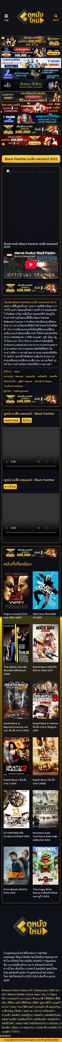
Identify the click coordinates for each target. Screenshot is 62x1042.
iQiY (4, 994)
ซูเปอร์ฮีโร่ (45, 1002)
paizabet (5, 1035)
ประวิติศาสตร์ (26, 1006)
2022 (17, 371)
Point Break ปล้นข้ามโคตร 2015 (15, 891)
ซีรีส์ (35, 1002)
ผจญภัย (30, 376)
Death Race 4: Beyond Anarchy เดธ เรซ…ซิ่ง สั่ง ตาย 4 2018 (16, 726)
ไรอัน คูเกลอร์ (21, 391)
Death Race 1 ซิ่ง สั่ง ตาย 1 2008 (44, 781)
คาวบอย (26, 998)
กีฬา (4, 998)
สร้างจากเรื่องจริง (44, 1011)
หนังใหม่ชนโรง (38, 1023)
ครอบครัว (13, 998)
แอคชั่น (53, 376)
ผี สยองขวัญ (53, 1006)
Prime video (33, 994)
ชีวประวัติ (38, 998)
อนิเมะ (15, 1027)
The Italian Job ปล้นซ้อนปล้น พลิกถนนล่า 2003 (15, 670)
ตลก (13, 1006)
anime (24, 990)
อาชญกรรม (27, 1027)
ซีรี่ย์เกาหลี (14, 1002)
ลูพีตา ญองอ (25, 381)
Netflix (21, 994)
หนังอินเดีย (40, 1019)
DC (31, 990)
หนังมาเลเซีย (9, 1019)
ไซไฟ (15, 1031)
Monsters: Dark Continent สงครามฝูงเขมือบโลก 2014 (45, 836)
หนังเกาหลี (22, 1023)
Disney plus (41, 990)
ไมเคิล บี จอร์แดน (13, 386)
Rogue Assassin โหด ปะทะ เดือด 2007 (15, 615)
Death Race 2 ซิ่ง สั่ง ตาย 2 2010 (15, 781)
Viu (44, 994)
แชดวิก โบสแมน (43, 381)
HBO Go (54, 990)
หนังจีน (15, 1015)
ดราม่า (5, 1006)
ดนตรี (56, 1002)
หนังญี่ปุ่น (27, 1015)
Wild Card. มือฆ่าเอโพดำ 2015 (44, 615)
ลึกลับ (18, 1011)
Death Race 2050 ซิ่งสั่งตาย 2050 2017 (45, 668)
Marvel (19, 376)
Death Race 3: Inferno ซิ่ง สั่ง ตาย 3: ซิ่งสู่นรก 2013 (45, 726)
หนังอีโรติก (8, 1023)
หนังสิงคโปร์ (25, 1019)
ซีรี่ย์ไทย (26, 1002)
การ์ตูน (51, 994)
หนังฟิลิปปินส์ (52, 1015)
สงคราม (28, 1011)
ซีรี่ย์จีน (49, 998)
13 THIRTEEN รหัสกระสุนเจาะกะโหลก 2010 (16, 834)
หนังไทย (53, 1023)
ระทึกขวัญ (7, 1011)
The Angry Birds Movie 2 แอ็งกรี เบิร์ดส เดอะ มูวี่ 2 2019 (45, 892)
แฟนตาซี (41, 1027)
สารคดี (5, 1015)
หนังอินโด (53, 1019)
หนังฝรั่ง (42, 376)
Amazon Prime (10, 990)
